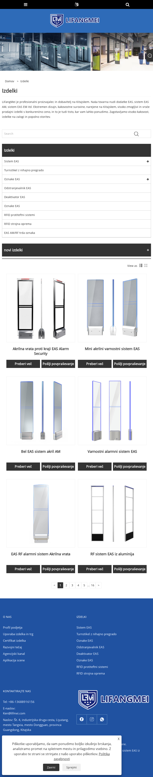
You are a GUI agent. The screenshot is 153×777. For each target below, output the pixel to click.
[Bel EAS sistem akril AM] (41, 410)
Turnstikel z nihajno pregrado (24, 170)
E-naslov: (9, 708)
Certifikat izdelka (14, 641)
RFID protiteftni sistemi (19, 215)
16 (92, 585)
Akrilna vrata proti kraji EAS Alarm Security (41, 351)
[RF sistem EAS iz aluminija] (112, 513)
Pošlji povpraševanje (58, 364)
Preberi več (23, 364)
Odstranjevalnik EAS (17, 188)
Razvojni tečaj (12, 647)
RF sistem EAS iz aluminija (112, 554)
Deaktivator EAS (14, 197)
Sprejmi (71, 767)
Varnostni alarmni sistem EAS (112, 451)
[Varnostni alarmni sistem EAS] (112, 410)
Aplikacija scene (14, 660)
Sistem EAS (11, 161)
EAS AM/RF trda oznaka (19, 233)
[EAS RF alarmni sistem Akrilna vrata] (41, 513)
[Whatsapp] (102, 719)
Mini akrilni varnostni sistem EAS (112, 348)
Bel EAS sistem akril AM (40, 451)
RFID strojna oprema (17, 224)
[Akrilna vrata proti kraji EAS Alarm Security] (41, 308)
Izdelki (24, 81)
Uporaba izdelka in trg (18, 634)
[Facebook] (81, 719)
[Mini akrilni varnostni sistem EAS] (112, 308)
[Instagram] (92, 719)
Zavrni (51, 767)
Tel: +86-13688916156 (18, 702)
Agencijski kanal (14, 654)
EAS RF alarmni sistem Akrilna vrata (40, 554)
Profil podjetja (12, 627)
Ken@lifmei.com (14, 713)
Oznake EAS (12, 179)
